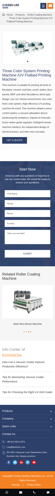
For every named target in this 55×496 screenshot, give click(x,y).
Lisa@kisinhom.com (16, 447)
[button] (24, 331)
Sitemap (15, 484)
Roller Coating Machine (39, 15)
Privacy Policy (34, 484)
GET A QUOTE (14, 140)
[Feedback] (48, 492)
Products (20, 15)
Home (10, 15)
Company (7, 418)
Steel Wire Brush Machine (27, 324)
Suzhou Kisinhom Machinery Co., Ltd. (32, 476)
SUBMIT (27, 253)
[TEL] (34, 492)
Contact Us (8, 434)
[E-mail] (20, 492)
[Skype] (7, 492)
